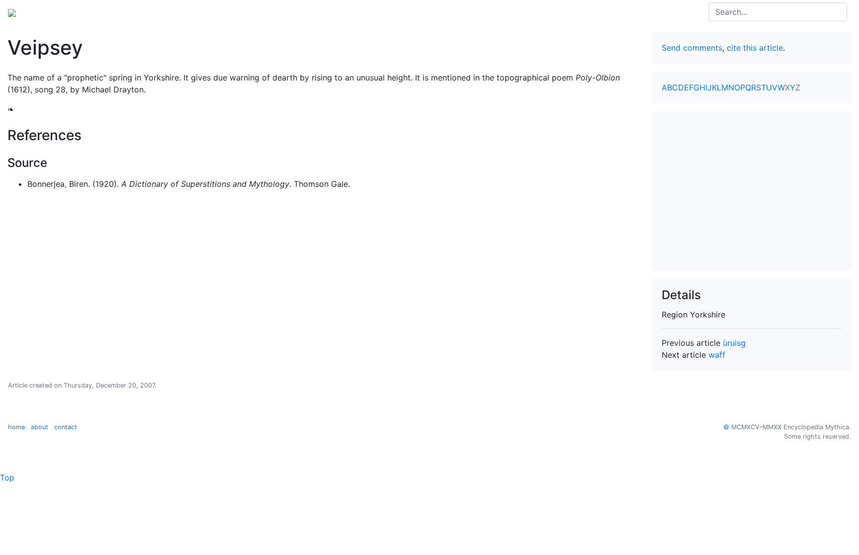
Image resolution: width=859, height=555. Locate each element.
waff (716, 355)
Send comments (692, 48)
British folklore (141, 12)
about (39, 427)
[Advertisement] (752, 190)
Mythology (48, 12)
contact (65, 427)
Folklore (91, 12)
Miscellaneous (202, 12)
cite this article (755, 48)
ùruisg (734, 343)
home (16, 427)
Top (7, 477)
